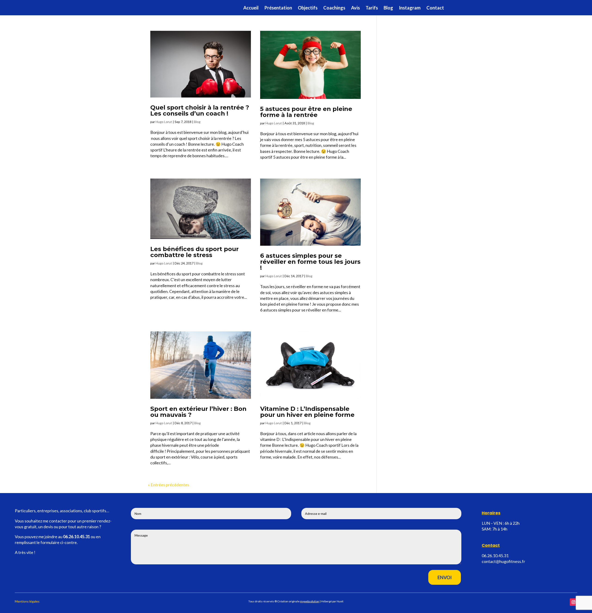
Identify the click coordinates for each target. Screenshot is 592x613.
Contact (435, 8)
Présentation (278, 8)
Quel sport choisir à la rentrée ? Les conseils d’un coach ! (199, 110)
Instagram (410, 8)
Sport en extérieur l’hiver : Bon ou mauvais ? (198, 411)
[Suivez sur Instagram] (573, 602)
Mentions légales (27, 601)
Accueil (251, 8)
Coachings (334, 8)
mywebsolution (309, 601)
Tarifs (372, 8)
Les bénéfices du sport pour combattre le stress (194, 252)
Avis (355, 8)
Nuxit (340, 601)
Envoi (445, 577)
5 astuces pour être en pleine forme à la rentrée (306, 112)
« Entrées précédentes (168, 484)
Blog (388, 8)
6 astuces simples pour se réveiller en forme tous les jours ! (310, 261)
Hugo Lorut (164, 122)
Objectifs (308, 8)
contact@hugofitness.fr (503, 561)
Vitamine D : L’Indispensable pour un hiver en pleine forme (307, 411)
